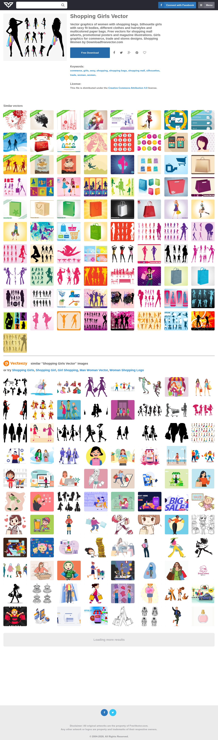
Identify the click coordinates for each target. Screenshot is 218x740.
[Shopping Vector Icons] (69, 231)
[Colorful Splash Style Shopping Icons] (149, 142)
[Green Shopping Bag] (95, 231)
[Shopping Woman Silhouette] (122, 164)
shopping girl (46, 370)
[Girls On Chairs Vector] (42, 276)
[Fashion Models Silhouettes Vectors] (122, 231)
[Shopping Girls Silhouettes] (15, 186)
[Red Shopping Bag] (176, 186)
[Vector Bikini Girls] (15, 320)
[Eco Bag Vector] (15, 209)
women (91, 75)
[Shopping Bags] (149, 186)
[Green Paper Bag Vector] (69, 209)
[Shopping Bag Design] (122, 209)
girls (86, 70)
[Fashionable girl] (203, 142)
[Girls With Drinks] (15, 276)
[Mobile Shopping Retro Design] (176, 142)
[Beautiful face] (95, 142)
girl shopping (68, 370)
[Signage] (203, 120)
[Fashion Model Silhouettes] (176, 231)
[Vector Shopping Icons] (176, 164)
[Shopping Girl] (149, 276)
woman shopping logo (127, 370)
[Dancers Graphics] (95, 320)
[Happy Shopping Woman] (15, 231)
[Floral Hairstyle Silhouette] (42, 120)
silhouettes (152, 70)
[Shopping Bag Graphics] (149, 209)
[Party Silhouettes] (95, 298)
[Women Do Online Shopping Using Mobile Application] (122, 120)
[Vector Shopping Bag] (203, 186)
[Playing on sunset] (95, 164)
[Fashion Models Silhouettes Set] (149, 298)
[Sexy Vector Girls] (15, 343)
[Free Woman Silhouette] (15, 298)
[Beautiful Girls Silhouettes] (42, 231)
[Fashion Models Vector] (176, 298)
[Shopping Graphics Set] (69, 298)
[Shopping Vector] (69, 186)
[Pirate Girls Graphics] (69, 276)
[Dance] (15, 142)
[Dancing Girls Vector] (203, 320)
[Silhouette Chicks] (42, 253)
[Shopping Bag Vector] (42, 209)
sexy (92, 70)
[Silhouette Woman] (42, 298)
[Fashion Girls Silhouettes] (122, 253)
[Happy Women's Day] (69, 120)
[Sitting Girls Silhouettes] (122, 276)
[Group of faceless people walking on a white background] (203, 433)
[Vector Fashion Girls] (42, 320)
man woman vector (94, 370)
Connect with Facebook (180, 5)
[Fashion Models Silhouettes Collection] (149, 231)
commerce (76, 70)
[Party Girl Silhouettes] (95, 276)
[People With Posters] (176, 320)
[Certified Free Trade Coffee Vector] (42, 164)
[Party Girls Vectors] (122, 298)
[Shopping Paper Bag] (176, 276)
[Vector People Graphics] (149, 320)
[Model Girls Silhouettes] (15, 253)
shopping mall (136, 70)
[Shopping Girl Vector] (176, 209)
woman (81, 75)
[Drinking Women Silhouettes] (203, 253)
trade (73, 75)
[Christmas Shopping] (42, 142)
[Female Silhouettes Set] (203, 231)
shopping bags (118, 70)
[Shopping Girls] (95, 186)
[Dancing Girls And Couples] (203, 298)
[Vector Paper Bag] (95, 209)
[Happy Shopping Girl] (203, 209)
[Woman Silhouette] (95, 120)
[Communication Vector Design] (69, 142)
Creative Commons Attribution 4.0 (127, 88)
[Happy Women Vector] (69, 320)
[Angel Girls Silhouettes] (69, 253)
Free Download (90, 52)
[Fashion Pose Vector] (149, 253)
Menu (209, 5)
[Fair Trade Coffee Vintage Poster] (69, 164)
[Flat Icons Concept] (176, 120)
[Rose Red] (15, 120)
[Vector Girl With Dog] (149, 120)
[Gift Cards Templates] (95, 253)
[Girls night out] (15, 164)
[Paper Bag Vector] (203, 164)
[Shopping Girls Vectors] (122, 186)
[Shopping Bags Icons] (149, 164)
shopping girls (23, 370)
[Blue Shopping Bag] (203, 276)
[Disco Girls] (122, 320)
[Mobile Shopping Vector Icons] (122, 142)
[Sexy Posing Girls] (176, 253)
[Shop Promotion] (42, 186)
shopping (102, 70)
